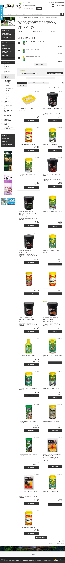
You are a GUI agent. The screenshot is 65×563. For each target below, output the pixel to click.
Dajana (8, 98)
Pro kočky (5, 45)
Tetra (7, 93)
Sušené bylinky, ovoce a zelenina (7, 145)
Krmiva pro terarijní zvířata (7, 76)
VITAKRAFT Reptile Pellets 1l (35, 41)
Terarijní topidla (7, 124)
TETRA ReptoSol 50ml (32, 49)
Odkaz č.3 (32, 554)
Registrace (61, 2)
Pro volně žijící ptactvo (7, 52)
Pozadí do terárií (7, 71)
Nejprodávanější (43, 83)
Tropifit (8, 96)
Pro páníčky (6, 30)
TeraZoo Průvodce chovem (16, 14)
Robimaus (8, 91)
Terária (6, 68)
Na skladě (22, 70)
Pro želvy (5, 141)
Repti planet (9, 88)
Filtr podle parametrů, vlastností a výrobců (39, 78)
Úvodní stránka (3, 14)
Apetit (8, 85)
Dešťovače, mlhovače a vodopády (7, 115)
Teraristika (6, 62)
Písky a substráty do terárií (8, 110)
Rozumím (33, 562)
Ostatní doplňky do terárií (9, 127)
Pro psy (4, 42)
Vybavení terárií (7, 102)
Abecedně (22, 85)
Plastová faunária (7, 65)
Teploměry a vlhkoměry (7, 120)
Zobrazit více (39, 64)
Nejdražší (32, 83)
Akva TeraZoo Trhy (6, 38)
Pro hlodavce (6, 48)
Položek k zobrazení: (54, 73)
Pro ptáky (5, 55)
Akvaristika (6, 59)
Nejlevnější (22, 83)
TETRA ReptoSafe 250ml (33, 57)
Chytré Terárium (9, 131)
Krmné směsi (6, 138)
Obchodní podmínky (35, 14)
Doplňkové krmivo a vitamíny (8, 81)
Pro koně (5, 135)
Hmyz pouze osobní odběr (6, 34)
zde (61, 560)
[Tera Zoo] (12, 6)
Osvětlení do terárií (8, 105)
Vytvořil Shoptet (60, 559)
